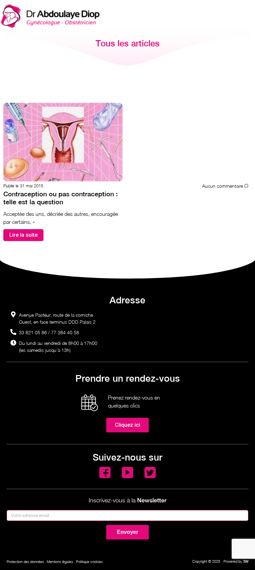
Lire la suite (23, 235)
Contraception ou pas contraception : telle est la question (60, 198)
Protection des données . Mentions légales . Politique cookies (55, 561)
